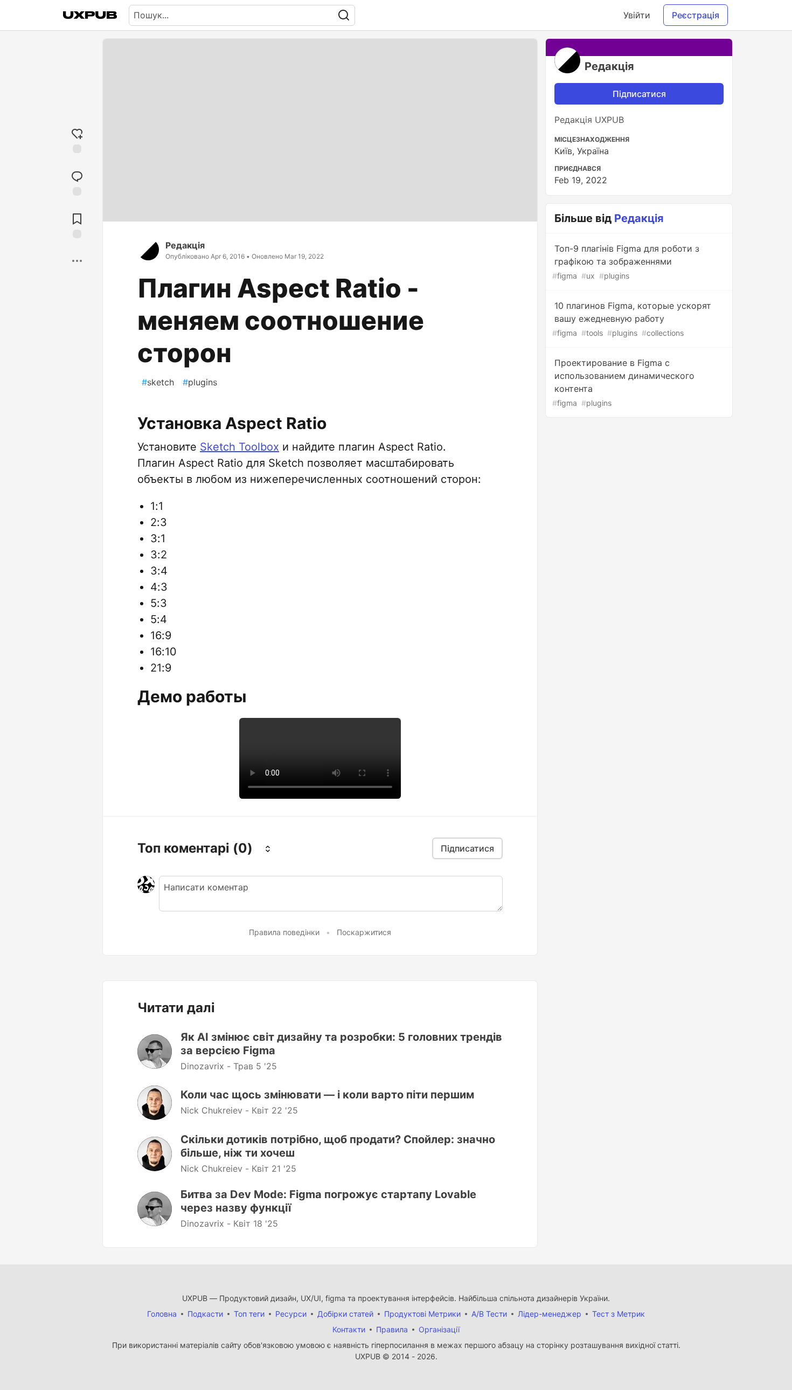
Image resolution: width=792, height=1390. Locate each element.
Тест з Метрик (618, 1313)
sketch (158, 382)
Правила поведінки (284, 932)
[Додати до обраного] (77, 224)
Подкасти (205, 1313)
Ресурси (291, 1313)
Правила (392, 1329)
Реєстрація (695, 15)
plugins (200, 382)
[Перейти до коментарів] (77, 182)
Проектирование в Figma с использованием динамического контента (623, 382)
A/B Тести (489, 1313)
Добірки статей (345, 1313)
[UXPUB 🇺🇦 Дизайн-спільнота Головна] (90, 15)
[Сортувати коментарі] (268, 848)
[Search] (344, 15)
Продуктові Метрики (422, 1313)
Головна (162, 1313)
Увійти (636, 15)
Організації (439, 1329)
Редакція (185, 245)
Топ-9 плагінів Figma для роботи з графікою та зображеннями (625, 261)
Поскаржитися (364, 932)
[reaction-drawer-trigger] (77, 139)
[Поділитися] (77, 261)
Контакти (348, 1329)
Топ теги (249, 1313)
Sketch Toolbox (239, 446)
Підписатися (639, 93)
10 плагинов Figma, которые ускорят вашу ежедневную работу (631, 318)
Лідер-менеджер (549, 1313)
